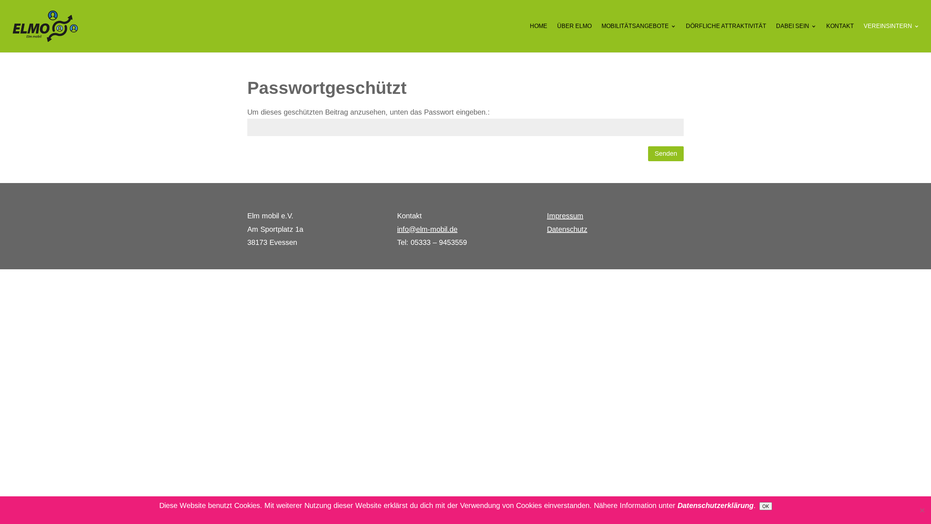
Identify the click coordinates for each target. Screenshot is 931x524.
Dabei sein (792, 26)
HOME (538, 26)
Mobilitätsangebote (635, 26)
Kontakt (840, 26)
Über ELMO (574, 26)
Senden (666, 153)
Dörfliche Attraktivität (726, 26)
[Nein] (922, 510)
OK (765, 506)
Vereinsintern (888, 26)
